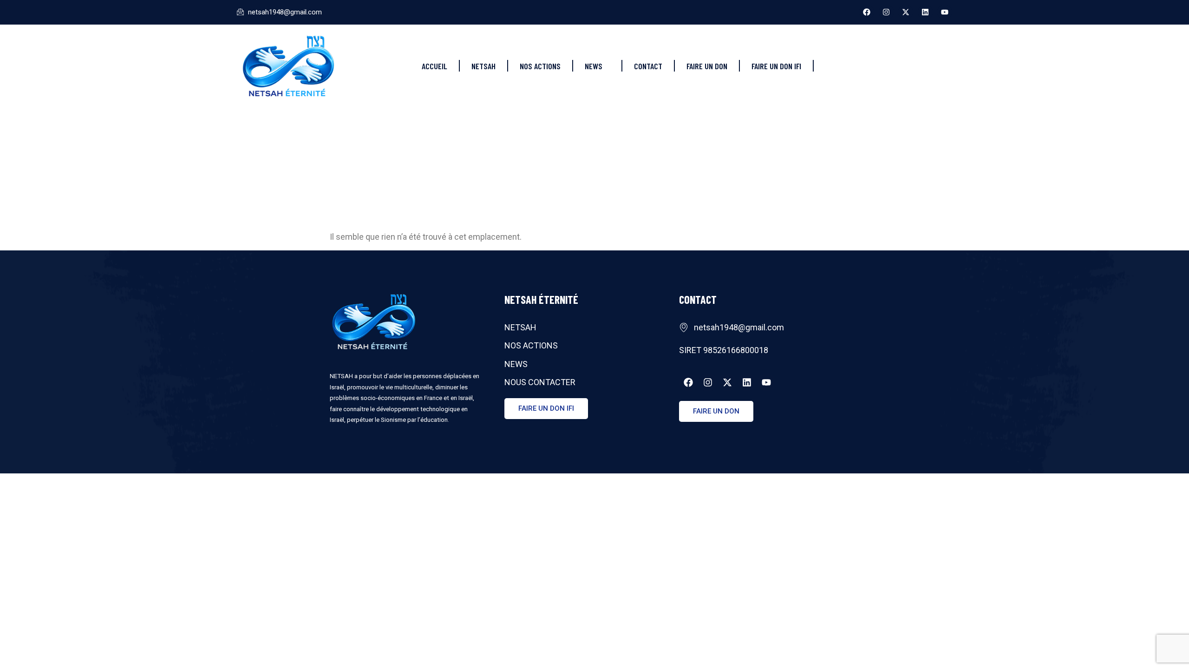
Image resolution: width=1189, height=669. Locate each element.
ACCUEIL (434, 66)
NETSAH (483, 66)
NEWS (593, 66)
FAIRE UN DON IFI (776, 66)
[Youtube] (944, 12)
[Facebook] (866, 12)
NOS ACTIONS (540, 66)
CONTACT (648, 66)
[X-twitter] (905, 12)
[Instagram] (886, 12)
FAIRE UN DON (706, 66)
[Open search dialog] (945, 63)
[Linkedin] (925, 12)
